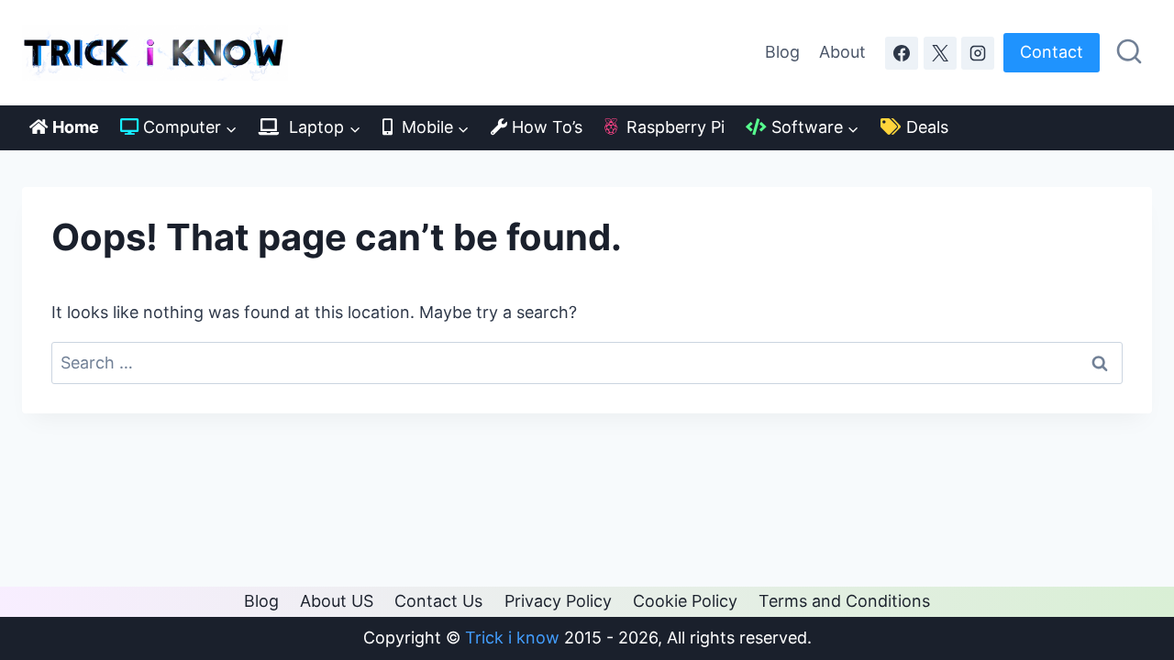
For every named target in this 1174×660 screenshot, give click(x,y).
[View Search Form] (1129, 52)
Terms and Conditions (844, 600)
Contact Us (438, 600)
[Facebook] (901, 53)
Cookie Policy (685, 600)
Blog (782, 51)
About (842, 51)
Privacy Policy (558, 600)
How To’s (544, 127)
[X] (940, 53)
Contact (1051, 51)
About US (336, 600)
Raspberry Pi (671, 127)
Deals (925, 127)
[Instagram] (977, 53)
